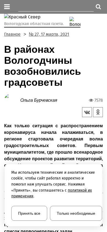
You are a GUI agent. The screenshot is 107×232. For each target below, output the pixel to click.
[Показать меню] (7, 7)
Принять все (29, 213)
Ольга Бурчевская (38, 100)
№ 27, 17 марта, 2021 (49, 34)
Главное (12, 34)
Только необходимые (76, 213)
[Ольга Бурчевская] (12, 100)
